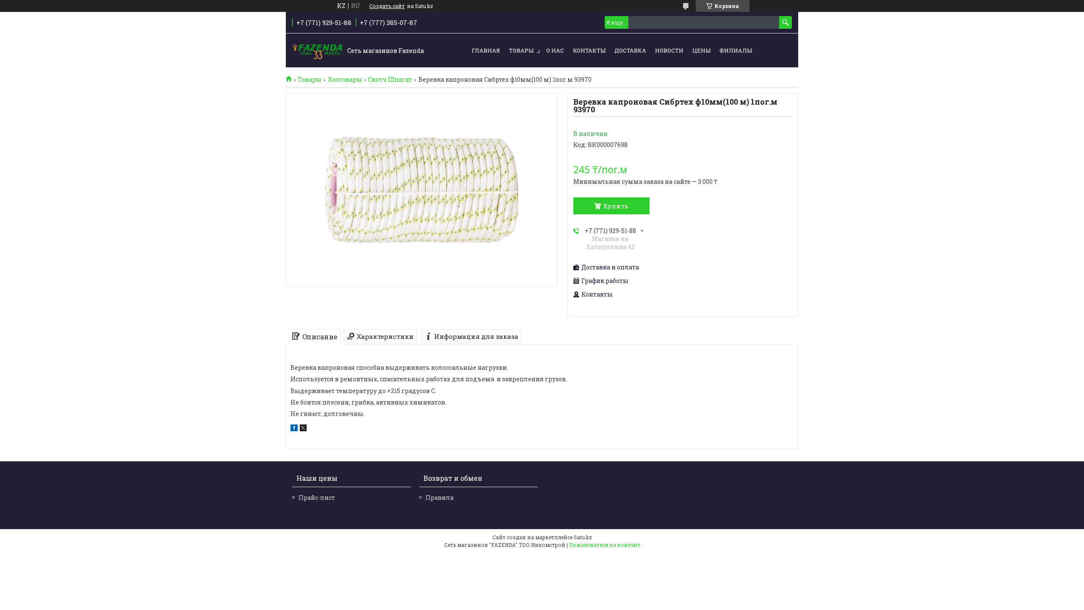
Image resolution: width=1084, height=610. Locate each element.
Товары (521, 50)
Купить (615, 206)
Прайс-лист (317, 498)
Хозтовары (345, 79)
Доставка (630, 50)
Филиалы (735, 50)
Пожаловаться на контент (604, 544)
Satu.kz (583, 537)
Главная (486, 50)
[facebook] (294, 429)
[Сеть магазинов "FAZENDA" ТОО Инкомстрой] (317, 51)
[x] (303, 429)
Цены (701, 50)
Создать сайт (387, 6)
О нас (555, 50)
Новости (669, 50)
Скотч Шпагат (390, 79)
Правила (440, 498)
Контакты (589, 50)
